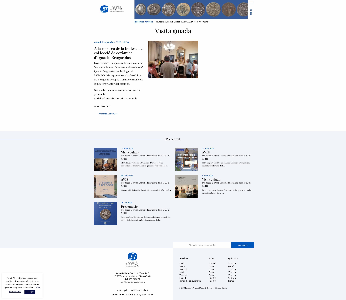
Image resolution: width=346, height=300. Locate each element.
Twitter (149, 294)
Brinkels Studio (221, 288)
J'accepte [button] (30, 292)
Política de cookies (139, 290)
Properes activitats (108, 114)
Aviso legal (122, 290)
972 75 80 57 (134, 279)
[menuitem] (122, 290)
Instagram (140, 294)
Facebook (129, 294)
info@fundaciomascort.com (132, 282)
